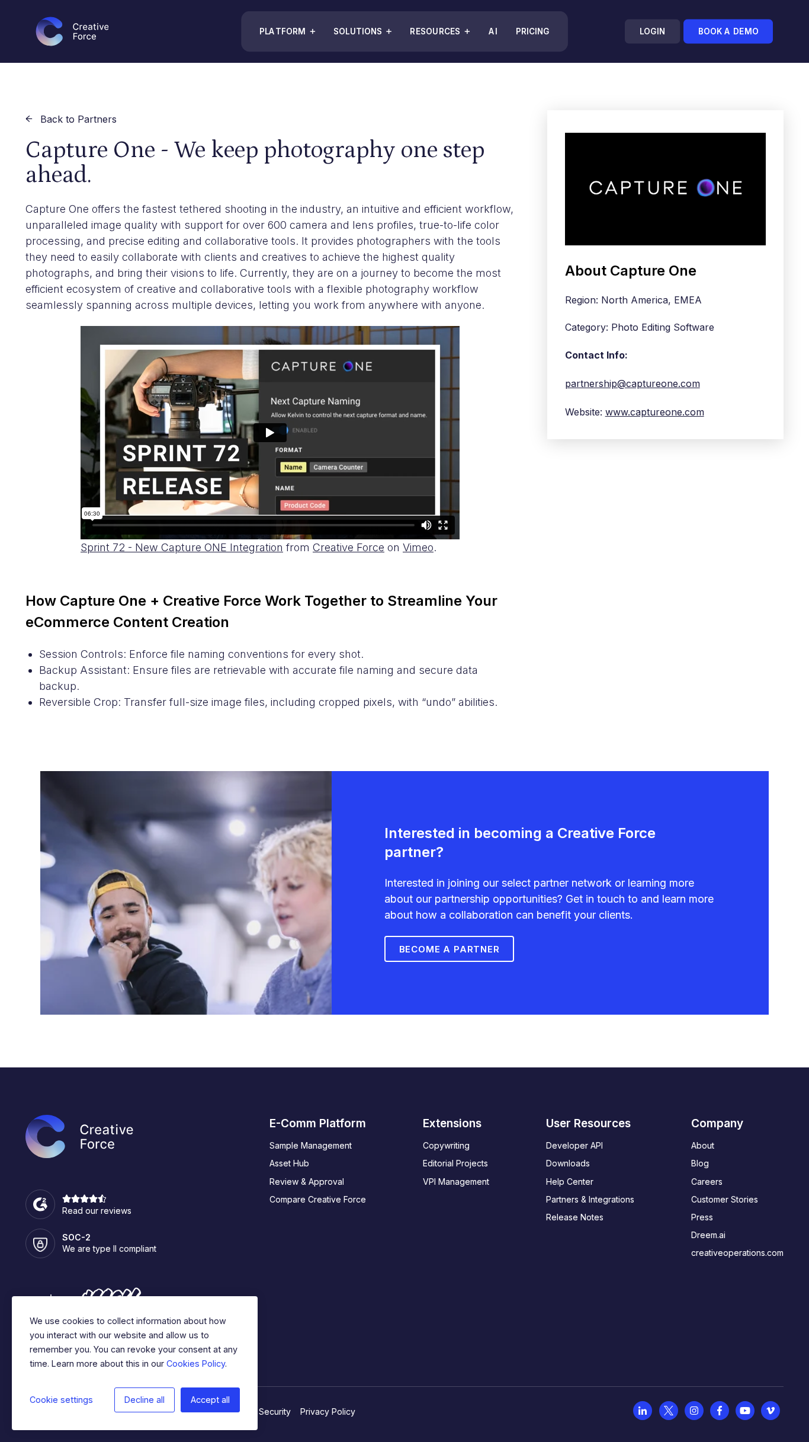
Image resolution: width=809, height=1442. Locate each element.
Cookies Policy (195, 1363)
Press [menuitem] (702, 1217)
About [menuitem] (702, 1145)
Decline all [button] (144, 1400)
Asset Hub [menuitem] (289, 1163)
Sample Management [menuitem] (310, 1145)
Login (652, 31)
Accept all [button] (210, 1400)
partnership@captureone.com (632, 383)
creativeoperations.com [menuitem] (737, 1253)
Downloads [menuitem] (568, 1163)
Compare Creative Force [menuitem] (317, 1199)
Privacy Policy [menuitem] (327, 1411)
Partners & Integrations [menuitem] (590, 1199)
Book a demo (728, 31)
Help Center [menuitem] (569, 1181)
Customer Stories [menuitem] (724, 1199)
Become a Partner (449, 949)
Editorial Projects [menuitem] (455, 1163)
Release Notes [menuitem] (574, 1217)
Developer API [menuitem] (574, 1145)
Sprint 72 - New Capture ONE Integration (182, 547)
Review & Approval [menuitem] (306, 1181)
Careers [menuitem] (707, 1181)
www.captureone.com (654, 412)
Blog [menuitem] (700, 1163)
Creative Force (348, 547)
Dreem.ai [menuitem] (708, 1235)
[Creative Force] (72, 31)
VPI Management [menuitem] (456, 1181)
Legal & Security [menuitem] (259, 1411)
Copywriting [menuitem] (446, 1145)
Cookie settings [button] (61, 1400)
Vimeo (418, 547)
